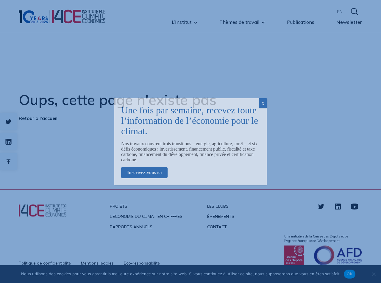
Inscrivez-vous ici (144, 172)
